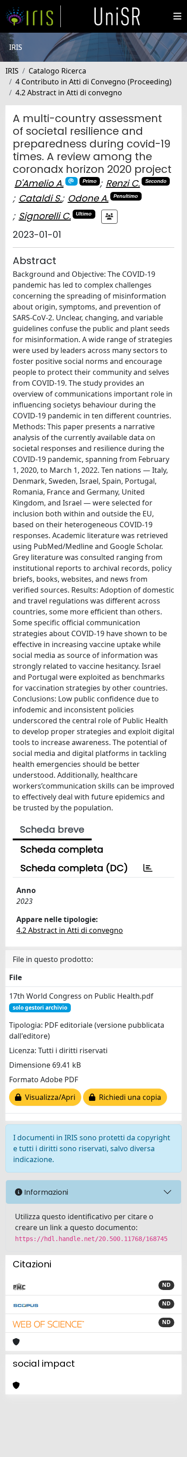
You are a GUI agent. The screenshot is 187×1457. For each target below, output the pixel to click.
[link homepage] (33, 16)
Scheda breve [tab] (52, 829)
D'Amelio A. (39, 183)
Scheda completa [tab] (61, 849)
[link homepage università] (117, 16)
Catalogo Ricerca (57, 71)
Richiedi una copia (128, 1097)
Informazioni (45, 1192)
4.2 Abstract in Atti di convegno (68, 93)
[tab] (148, 868)
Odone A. (88, 198)
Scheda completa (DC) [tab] (74, 868)
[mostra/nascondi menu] (177, 16)
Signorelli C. (45, 216)
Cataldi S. (40, 198)
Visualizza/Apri (48, 1097)
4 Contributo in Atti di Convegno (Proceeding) (93, 82)
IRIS (12, 71)
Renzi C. (123, 183)
